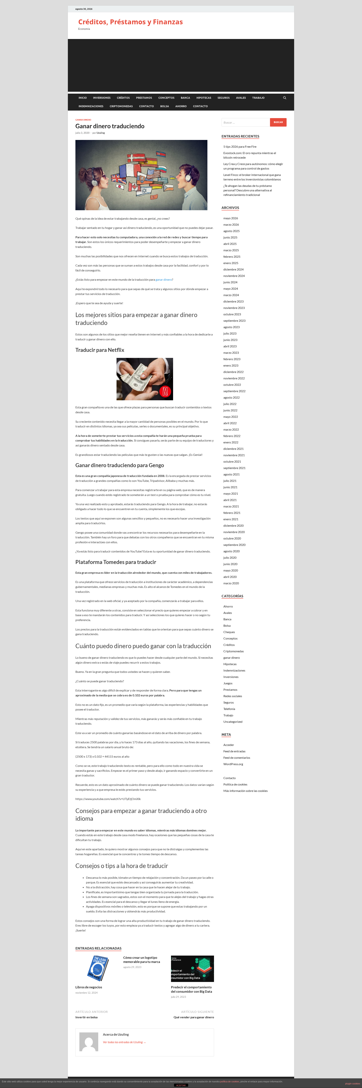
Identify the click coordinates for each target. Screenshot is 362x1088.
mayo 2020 (230, 570)
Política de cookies (235, 784)
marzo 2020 (231, 583)
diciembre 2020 (233, 525)
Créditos (123, 97)
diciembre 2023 (233, 301)
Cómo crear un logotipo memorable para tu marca (141, 960)
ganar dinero (83, 119)
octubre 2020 (232, 538)
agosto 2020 (231, 551)
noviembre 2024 (234, 275)
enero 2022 (230, 442)
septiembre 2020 (234, 544)
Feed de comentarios (236, 757)
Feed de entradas (234, 751)
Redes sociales (232, 696)
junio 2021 (230, 487)
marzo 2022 (231, 429)
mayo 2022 (230, 416)
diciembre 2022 (233, 372)
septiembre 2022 (234, 391)
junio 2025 (230, 237)
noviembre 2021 (234, 455)
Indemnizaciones (91, 106)
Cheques (229, 632)
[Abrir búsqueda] (285, 98)
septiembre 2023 (234, 320)
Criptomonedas (121, 106)
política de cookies (229, 1081)
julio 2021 (229, 480)
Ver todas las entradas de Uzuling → (124, 1042)
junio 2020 (230, 564)
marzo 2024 (231, 295)
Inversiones (101, 97)
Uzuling (101, 132)
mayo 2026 (230, 218)
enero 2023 (230, 365)
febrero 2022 (231, 436)
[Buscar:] (254, 122)
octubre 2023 (232, 314)
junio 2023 (230, 340)
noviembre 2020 (234, 532)
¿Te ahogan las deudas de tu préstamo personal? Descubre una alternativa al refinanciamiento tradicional (247, 190)
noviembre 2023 (234, 307)
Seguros (224, 97)
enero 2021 (230, 519)
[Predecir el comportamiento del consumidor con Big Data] (192, 970)
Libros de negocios (88, 987)
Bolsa (164, 106)
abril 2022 (230, 423)
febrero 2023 (231, 359)
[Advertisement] (181, 65)
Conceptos (166, 97)
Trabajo (258, 97)
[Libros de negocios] (96, 970)
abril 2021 (230, 500)
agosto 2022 (231, 397)
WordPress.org (233, 764)
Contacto (146, 106)
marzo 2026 (231, 224)
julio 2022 (229, 404)
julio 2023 (229, 333)
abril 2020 (230, 576)
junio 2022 (230, 410)
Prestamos (144, 97)
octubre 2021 (232, 461)
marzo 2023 (231, 352)
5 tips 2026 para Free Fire (239, 146)
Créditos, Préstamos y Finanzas (130, 21)
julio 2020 (229, 557)
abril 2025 (230, 243)
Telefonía (229, 709)
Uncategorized (232, 721)
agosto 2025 (231, 231)
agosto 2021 (231, 474)
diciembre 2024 (233, 269)
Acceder (228, 744)
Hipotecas (203, 97)
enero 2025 (230, 263)
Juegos (227, 683)
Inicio (83, 97)
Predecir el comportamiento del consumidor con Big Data (191, 989)
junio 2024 (230, 282)
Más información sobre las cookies (245, 790)
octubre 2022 (232, 384)
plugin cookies (352, 1083)
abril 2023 (230, 346)
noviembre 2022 (234, 378)
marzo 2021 (231, 506)
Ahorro (181, 106)
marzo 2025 (231, 250)
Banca (185, 97)
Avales (241, 97)
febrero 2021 (231, 512)
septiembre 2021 (234, 468)
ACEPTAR (181, 1085)
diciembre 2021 (233, 448)
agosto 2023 (231, 327)
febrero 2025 (231, 256)
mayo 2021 (230, 493)
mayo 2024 (230, 288)
